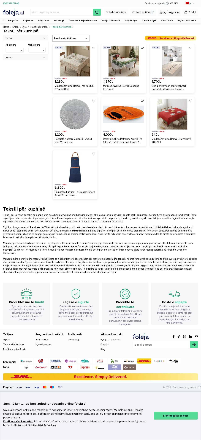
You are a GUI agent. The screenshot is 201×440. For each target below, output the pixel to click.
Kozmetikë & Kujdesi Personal (82, 20)
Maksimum (36, 47)
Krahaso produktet (118, 12)
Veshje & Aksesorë (110, 20)
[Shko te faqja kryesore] (13, 12)
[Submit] (194, 344)
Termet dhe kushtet (13, 344)
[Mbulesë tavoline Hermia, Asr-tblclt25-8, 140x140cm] (75, 61)
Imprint (6, 339)
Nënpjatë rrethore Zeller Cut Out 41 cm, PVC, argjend (73, 140)
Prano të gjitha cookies (175, 415)
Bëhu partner (42, 339)
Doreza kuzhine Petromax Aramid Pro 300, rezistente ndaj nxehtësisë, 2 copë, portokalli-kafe (122, 141)
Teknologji (59, 20)
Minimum (14, 47)
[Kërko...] (97, 12)
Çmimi (9, 38)
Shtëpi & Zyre (131, 20)
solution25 (195, 387)
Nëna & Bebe (167, 20)
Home (6, 26)
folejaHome (28, 20)
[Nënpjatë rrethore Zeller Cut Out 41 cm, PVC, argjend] (75, 114)
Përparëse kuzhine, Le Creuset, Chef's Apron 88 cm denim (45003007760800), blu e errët (75, 194)
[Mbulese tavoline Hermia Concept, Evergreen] (123, 61)
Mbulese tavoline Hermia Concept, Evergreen (121, 87)
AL (190, 3)
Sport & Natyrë (149, 20)
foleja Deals (43, 20)
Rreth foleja (74, 339)
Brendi (9, 57)
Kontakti (104, 344)
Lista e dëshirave (143, 12)
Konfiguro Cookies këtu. (18, 421)
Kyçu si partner (43, 344)
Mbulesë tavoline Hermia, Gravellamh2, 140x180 (172, 140)
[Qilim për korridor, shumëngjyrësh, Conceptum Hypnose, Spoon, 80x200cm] (172, 61)
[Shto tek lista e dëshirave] (93, 47)
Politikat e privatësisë (14, 349)
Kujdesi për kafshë (187, 20)
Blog (102, 349)
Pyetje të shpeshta (110, 339)
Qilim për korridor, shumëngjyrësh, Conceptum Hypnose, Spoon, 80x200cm (169, 88)
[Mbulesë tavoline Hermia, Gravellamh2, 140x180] (172, 114)
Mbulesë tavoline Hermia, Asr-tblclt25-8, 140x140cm (75, 87)
